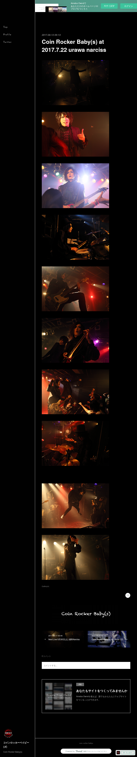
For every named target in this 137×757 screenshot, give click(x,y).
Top (5, 27)
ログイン (128, 6)
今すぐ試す (109, 5)
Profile (7, 34)
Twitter (7, 42)
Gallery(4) (45, 586)
